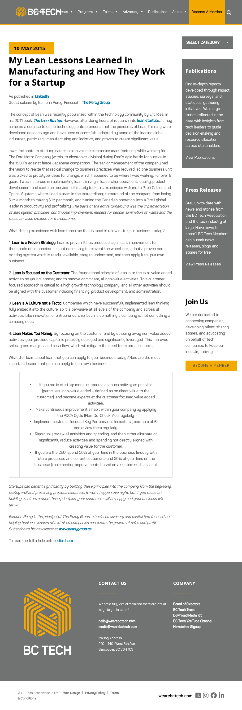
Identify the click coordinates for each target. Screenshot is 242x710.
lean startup (147, 120)
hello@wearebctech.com (117, 621)
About (177, 12)
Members (39, 12)
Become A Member (207, 12)
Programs (85, 12)
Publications (158, 12)
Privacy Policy (95, 693)
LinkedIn (42, 96)
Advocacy (130, 12)
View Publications (200, 157)
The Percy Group (96, 102)
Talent (108, 12)
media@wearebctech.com (118, 627)
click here (65, 540)
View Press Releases (203, 264)
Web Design (71, 693)
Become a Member (211, 366)
